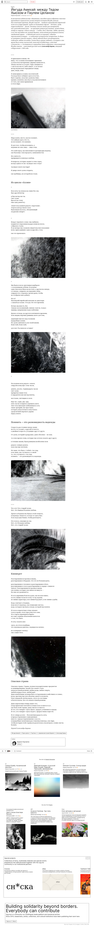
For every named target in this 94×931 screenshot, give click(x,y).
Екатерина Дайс (10, 816)
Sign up (9, 921)
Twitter (85, 924)
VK (74, 924)
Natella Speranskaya (36, 814)
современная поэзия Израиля (46, 733)
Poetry (12, 7)
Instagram (78, 924)
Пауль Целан (25, 733)
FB (73, 924)
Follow (19, 744)
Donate (33, 1)
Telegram (70, 924)
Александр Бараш (61, 733)
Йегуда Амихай (16, 733)
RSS (88, 924)
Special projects (9, 858)
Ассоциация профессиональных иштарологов (15, 810)
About (14, 921)
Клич (63, 809)
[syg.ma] (2, 2)
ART (32, 809)
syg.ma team (65, 813)
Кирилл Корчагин (15, 15)
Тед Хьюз (33, 733)
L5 (5, 763)
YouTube (82, 924)
